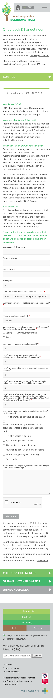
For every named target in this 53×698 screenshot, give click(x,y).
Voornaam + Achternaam (14, 247)
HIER (37, 64)
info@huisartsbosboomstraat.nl (17, 681)
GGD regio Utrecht (39, 55)
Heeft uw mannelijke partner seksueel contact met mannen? (25, 369)
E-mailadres (9, 270)
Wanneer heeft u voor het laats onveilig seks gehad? (26, 304)
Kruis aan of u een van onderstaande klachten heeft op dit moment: (25, 412)
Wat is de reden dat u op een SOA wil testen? (24, 292)
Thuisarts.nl (42, 560)
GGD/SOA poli (30, 201)
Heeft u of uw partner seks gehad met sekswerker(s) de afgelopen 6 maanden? (22, 356)
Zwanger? (8, 281)
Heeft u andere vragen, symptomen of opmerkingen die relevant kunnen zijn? (26, 467)
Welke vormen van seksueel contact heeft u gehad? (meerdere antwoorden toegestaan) (26, 328)
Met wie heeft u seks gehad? (16, 316)
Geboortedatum (11, 258)
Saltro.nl (10, 557)
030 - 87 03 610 (33, 93)
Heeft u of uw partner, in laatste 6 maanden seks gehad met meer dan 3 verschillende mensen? (24, 382)
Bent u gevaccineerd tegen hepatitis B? (21, 344)
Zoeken (37, 655)
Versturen (11, 516)
